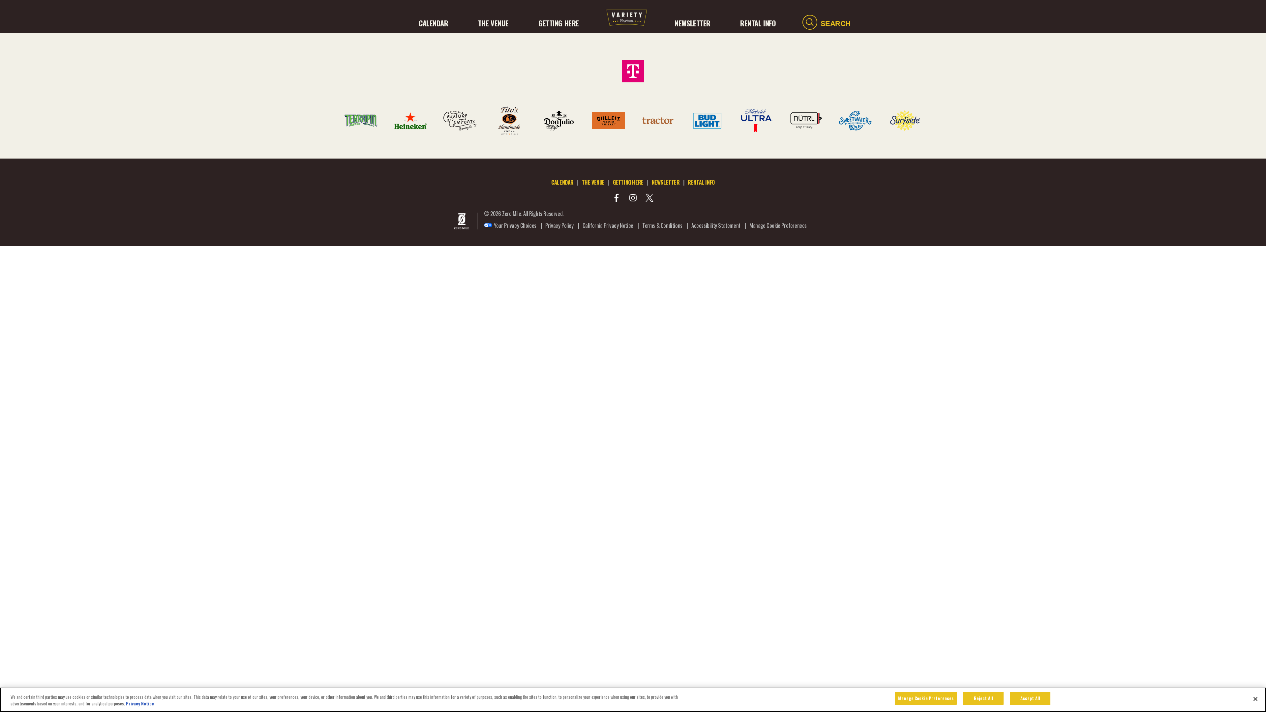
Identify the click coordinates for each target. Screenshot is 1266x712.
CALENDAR (433, 23)
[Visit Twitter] (649, 198)
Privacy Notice (140, 703)
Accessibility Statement (715, 225)
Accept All (1030, 698)
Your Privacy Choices (515, 225)
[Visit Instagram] (633, 198)
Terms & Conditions (662, 225)
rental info (701, 182)
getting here (628, 182)
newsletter (666, 182)
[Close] (1255, 699)
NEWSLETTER (692, 23)
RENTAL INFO (758, 23)
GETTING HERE (558, 23)
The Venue (493, 23)
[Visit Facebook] (616, 198)
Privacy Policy (559, 225)
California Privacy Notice (608, 225)
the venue (593, 182)
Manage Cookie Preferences (925, 698)
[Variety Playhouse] (626, 23)
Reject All (983, 698)
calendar (562, 182)
